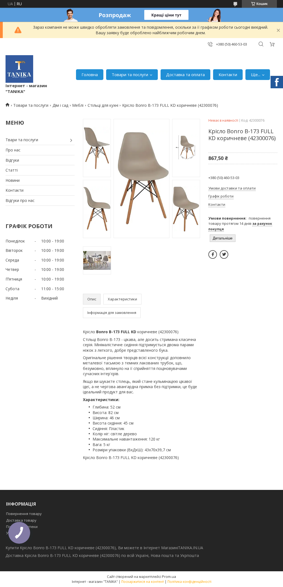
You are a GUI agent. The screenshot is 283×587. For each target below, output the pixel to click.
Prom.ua (169, 576)
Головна (90, 74)
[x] (224, 254)
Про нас (13, 150)
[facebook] (212, 254)
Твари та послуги (22, 139)
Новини (13, 180)
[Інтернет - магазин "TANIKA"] (19, 69)
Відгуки (12, 160)
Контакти (228, 74)
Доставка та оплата (185, 74)
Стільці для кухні (103, 105)
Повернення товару (24, 513)
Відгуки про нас (20, 200)
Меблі (77, 105)
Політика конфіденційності (189, 581)
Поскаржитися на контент (142, 581)
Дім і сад (60, 105)
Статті (12, 170)
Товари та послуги (130, 74)
